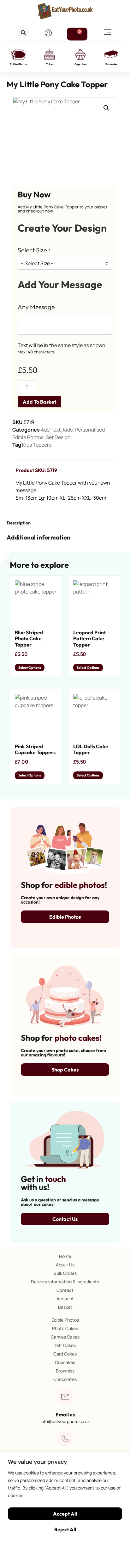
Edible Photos (18, 64)
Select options (29, 667)
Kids (68, 429)
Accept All (65, 1514)
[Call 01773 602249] (65, 1439)
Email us (65, 1414)
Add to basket (39, 402)
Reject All (65, 1529)
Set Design (58, 437)
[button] (23, 32)
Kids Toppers (36, 444)
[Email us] (65, 1396)
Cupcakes (80, 64)
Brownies (111, 64)
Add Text (51, 429)
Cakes (50, 64)
